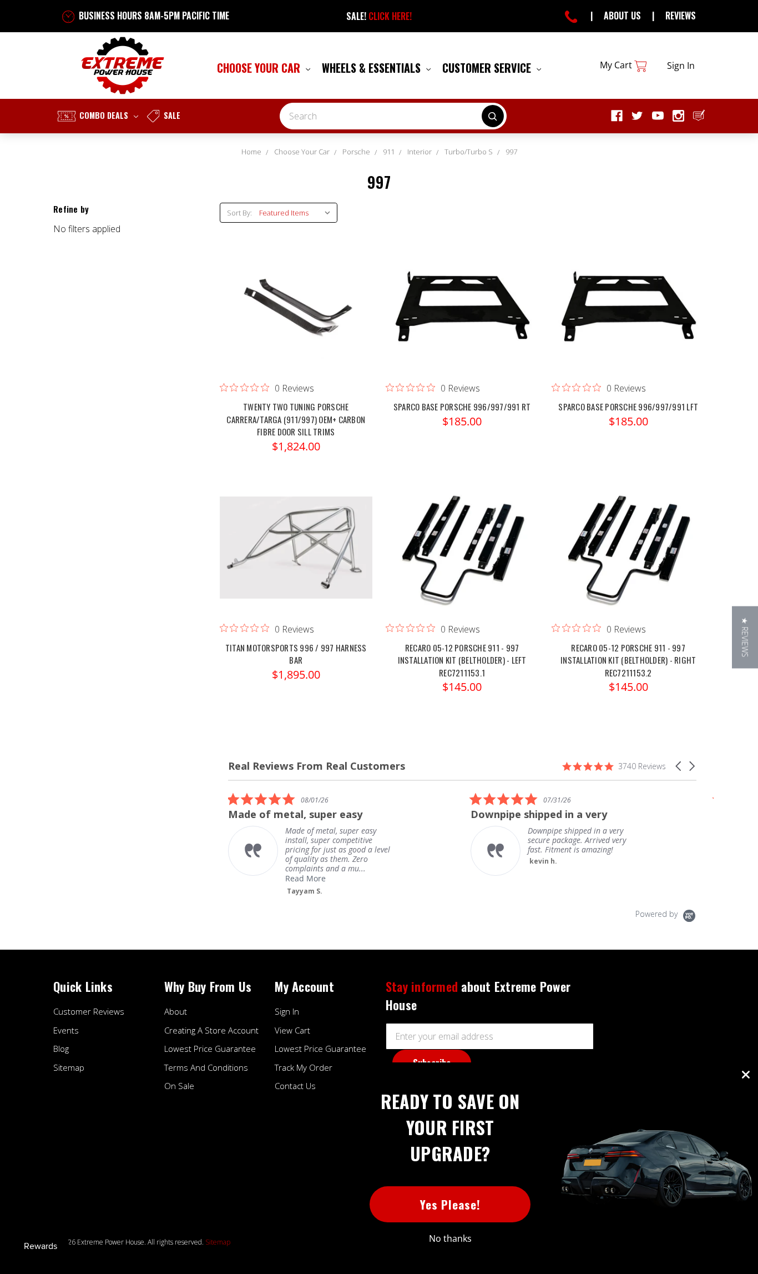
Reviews (680, 15)
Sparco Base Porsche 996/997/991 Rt (462, 406)
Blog (61, 1048)
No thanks (450, 1238)
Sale (170, 115)
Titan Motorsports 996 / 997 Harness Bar (296, 653)
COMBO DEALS (103, 115)
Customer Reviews (88, 1011)
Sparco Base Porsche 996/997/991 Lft (628, 406)
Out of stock (462, 558)
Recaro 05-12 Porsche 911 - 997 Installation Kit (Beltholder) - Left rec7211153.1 (462, 660)
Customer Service (488, 67)
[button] (679, 766)
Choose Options (295, 317)
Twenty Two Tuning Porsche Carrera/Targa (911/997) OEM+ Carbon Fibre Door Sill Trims (295, 419)
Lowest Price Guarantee (210, 1048)
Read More (305, 878)
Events (66, 1030)
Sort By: (239, 213)
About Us (622, 15)
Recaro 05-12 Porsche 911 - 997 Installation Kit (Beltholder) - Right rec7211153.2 (628, 660)
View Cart (292, 1030)
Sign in (681, 65)
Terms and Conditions (206, 1067)
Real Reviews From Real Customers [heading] (316, 766)
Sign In (287, 1011)
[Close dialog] (746, 1074)
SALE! (379, 16)
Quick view (296, 295)
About (175, 1011)
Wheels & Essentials (372, 67)
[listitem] (311, 844)
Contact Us (295, 1085)
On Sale (179, 1085)
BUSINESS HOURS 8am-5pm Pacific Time (153, 15)
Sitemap (68, 1067)
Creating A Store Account (211, 1030)
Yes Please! (450, 1204)
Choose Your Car (260, 67)
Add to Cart (462, 317)
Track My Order (303, 1067)
